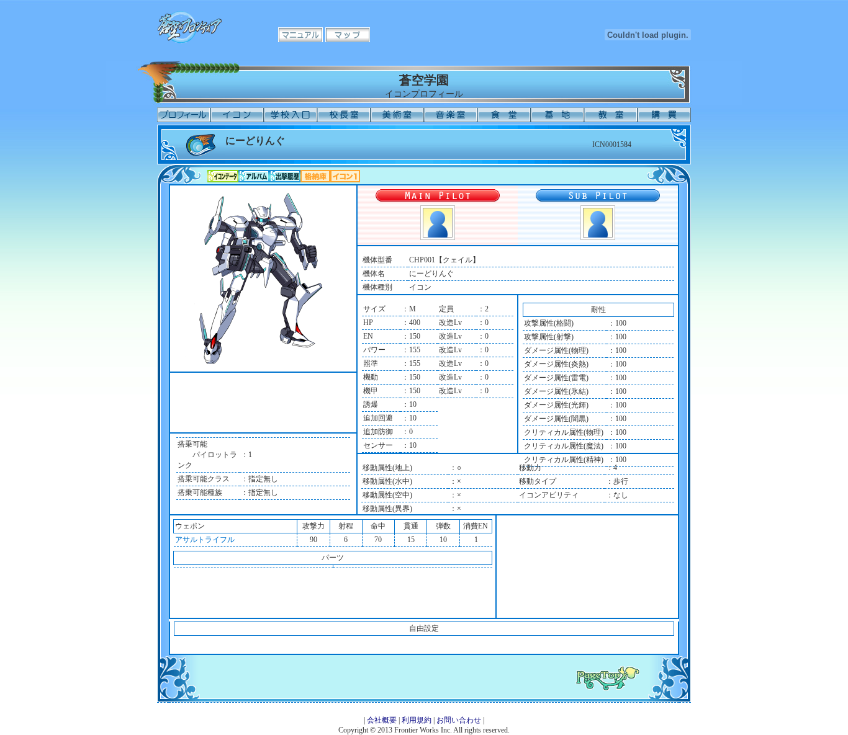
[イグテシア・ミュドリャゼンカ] (597, 237)
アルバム (253, 176)
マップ (347, 34)
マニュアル (300, 34)
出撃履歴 (284, 176)
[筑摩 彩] (437, 237)
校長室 (344, 114)
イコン (237, 114)
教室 (611, 114)
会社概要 (382, 720)
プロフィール (183, 114)
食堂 (504, 114)
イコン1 (345, 176)
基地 (557, 114)
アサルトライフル (205, 539)
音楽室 (450, 114)
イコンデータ (222, 176)
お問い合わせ (458, 720)
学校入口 (290, 114)
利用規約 (416, 720)
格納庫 (315, 176)
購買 (664, 114)
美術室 (397, 114)
